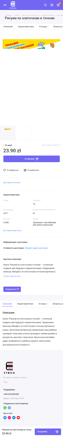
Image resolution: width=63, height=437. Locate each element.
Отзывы (44, 26)
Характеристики (26, 26)
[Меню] (5, 5)
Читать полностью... (12, 276)
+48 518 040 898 (11, 394)
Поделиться (10, 289)
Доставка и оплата (11, 182)
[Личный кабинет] (51, 5)
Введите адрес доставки (36, 248)
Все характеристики (12, 230)
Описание (8, 26)
